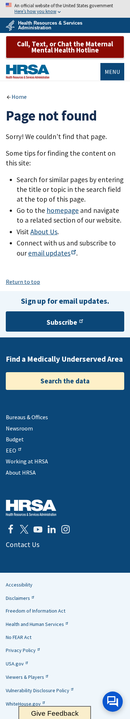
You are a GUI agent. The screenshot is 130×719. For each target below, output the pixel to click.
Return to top (23, 281)
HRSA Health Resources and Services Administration (31, 508)
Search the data (65, 381)
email (49, 253)
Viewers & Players (25, 677)
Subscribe (62, 322)
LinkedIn (51, 529)
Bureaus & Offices (27, 417)
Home (19, 96)
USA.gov (15, 663)
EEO (11, 450)
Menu (112, 71)
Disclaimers (18, 598)
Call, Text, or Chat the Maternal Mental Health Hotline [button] (65, 46)
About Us (43, 231)
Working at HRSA (27, 461)
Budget (15, 439)
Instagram (65, 529)
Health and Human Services (35, 624)
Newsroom (19, 428)
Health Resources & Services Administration (50, 25)
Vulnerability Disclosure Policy (37, 690)
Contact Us (22, 544)
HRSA (27, 71)
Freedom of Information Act (35, 610)
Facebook (10, 529)
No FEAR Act (18, 637)
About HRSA (21, 472)
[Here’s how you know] (65, 9)
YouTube (38, 529)
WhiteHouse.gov (23, 704)
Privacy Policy (21, 650)
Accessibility (19, 584)
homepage (63, 210)
